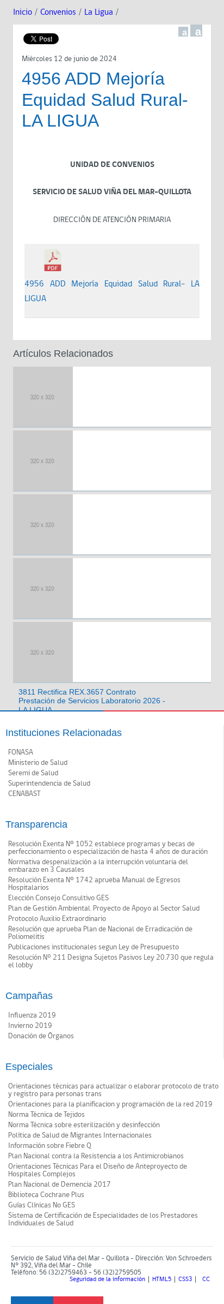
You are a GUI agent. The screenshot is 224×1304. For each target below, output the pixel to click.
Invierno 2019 (30, 1025)
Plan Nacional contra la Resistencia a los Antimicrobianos (96, 1156)
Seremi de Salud (33, 773)
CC (206, 1279)
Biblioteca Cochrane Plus (46, 1194)
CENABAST (24, 793)
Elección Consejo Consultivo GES (58, 898)
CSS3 (185, 1279)
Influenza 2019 (32, 1015)
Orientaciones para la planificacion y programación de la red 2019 (110, 1104)
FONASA (20, 752)
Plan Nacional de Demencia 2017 (59, 1184)
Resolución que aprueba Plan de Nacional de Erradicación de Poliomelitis (100, 933)
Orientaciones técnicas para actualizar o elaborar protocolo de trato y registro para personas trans (113, 1090)
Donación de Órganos (41, 1036)
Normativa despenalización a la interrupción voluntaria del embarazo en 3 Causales (98, 866)
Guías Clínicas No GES (41, 1205)
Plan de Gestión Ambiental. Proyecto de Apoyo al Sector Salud (104, 908)
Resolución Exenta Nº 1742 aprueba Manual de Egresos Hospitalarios (94, 884)
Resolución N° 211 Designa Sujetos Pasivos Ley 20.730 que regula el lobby (111, 961)
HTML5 (161, 1279)
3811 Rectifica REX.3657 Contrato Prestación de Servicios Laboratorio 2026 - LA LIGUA (91, 701)
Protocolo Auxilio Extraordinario (57, 918)
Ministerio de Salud (37, 762)
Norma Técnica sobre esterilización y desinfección (84, 1125)
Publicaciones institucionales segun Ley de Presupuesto (93, 947)
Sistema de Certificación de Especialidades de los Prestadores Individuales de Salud (103, 1219)
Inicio (22, 12)
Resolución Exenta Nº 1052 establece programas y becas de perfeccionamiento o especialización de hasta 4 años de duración (108, 848)
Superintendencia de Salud (49, 783)
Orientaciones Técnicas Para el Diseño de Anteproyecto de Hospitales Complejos (97, 1170)
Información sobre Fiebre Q (49, 1145)
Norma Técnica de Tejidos (46, 1114)
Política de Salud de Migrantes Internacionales (80, 1135)
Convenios (58, 12)
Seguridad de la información (107, 1279)
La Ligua (98, 12)
